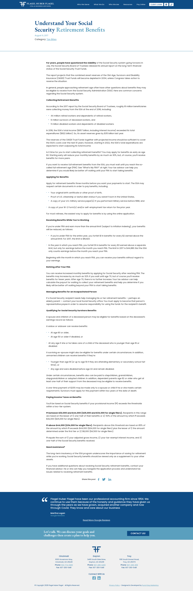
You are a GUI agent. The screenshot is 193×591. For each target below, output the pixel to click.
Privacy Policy (114, 585)
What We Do (99, 4)
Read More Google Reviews (96, 520)
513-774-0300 (67, 565)
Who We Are (114, 4)
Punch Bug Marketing (150, 585)
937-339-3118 (132, 565)
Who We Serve (83, 4)
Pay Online (141, 4)
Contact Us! (138, 533)
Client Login (156, 4)
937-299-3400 (100, 565)
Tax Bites (52, 39)
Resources (128, 4)
